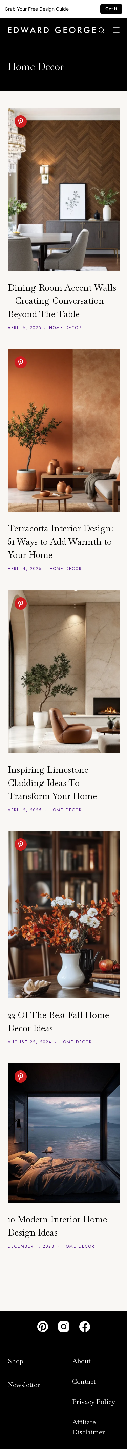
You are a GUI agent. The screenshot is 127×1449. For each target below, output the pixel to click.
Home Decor (65, 328)
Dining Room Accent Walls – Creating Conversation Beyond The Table (62, 301)
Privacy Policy (93, 1401)
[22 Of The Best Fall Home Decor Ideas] (64, 914)
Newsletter (24, 1384)
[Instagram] (63, 1326)
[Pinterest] (42, 1326)
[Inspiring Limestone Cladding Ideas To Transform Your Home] (64, 671)
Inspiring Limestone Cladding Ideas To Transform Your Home (52, 783)
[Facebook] (84, 1326)
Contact (84, 1381)
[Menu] (116, 30)
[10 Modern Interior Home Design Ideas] (64, 1133)
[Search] (101, 30)
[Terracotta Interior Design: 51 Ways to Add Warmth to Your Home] (64, 430)
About (81, 1361)
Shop (15, 1361)
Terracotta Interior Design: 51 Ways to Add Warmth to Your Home (60, 542)
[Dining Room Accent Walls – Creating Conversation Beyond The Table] (64, 189)
